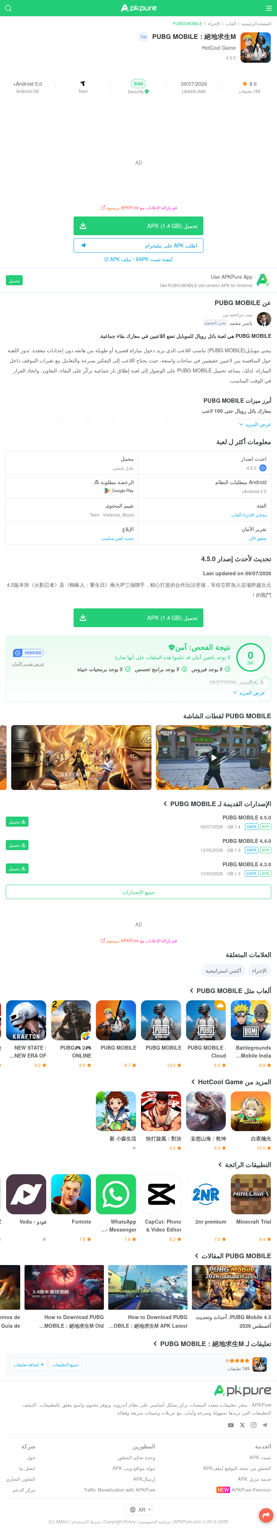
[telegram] (264, 1425)
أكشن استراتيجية (223, 970)
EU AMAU (59, 1521)
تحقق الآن (258, 538)
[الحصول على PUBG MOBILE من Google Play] (119, 490)
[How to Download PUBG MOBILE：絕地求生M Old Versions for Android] (64, 1287)
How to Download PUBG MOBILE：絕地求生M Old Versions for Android (74, 1321)
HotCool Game (219, 47)
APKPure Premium (251, 1489)
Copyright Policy (120, 1521)
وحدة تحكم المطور (136, 1457)
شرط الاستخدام (86, 1521)
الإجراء (214, 23)
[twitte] (242, 1425)
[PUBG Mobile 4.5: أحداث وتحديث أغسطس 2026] (231, 1287)
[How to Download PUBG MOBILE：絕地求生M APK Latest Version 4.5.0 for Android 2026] (148, 1287)
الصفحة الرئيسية (256, 23)
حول (31, 1457)
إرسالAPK (144, 1478)
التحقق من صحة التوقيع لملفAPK (237, 1468)
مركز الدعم (24, 1489)
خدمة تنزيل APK (254, 1478)
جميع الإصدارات (138, 891)
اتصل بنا (27, 1468)
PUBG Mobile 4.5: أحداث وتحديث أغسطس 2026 (233, 1321)
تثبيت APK (260, 1457)
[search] (8, 8)
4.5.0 (251, 468)
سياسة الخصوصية (155, 1521)
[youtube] (231, 1425)
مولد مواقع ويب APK (134, 1468)
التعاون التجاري (20, 1478)
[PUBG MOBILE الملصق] (81, 757)
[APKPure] (138, 8)
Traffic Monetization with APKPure (119, 1489)
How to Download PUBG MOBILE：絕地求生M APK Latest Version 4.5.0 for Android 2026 (148, 1321)
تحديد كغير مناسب (117, 538)
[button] (139, 87)
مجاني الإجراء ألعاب (249, 514)
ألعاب (231, 23)
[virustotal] (171, 647)
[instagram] (253, 1425)
